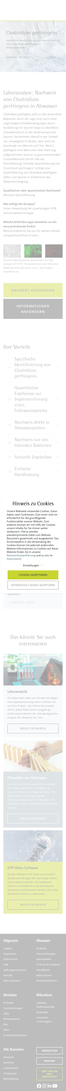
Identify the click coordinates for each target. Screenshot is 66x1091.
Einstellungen (31, 565)
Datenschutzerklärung (21, 555)
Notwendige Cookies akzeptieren (33, 585)
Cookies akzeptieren (33, 575)
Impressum (14, 558)
